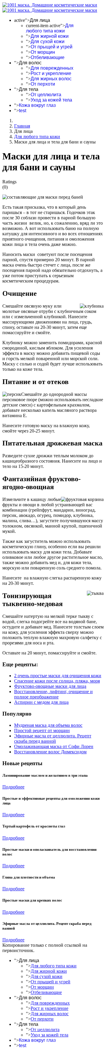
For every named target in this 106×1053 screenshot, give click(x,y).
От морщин (43, 52)
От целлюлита (46, 94)
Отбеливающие (47, 57)
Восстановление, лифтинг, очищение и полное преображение (53, 694)
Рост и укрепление (51, 73)
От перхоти (43, 83)
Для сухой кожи (47, 41)
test (22, 110)
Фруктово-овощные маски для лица (50, 686)
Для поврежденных (52, 68)
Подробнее (13, 786)
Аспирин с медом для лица (41, 702)
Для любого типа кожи (50, 28)
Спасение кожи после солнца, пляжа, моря (57, 680)
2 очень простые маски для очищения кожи (57, 675)
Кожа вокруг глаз (37, 105)
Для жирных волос (51, 78)
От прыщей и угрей (51, 46)
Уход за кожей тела (51, 99)
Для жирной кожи (50, 36)
